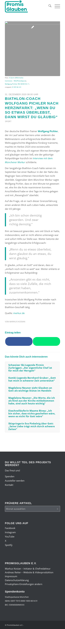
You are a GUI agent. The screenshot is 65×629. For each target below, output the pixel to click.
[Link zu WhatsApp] (53, 624)
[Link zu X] (48, 624)
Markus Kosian (17, 322)
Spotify (8, 545)
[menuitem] (48, 6)
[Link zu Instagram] (38, 624)
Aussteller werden (14, 480)
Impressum (11, 576)
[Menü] (55, 6)
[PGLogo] (27, 6)
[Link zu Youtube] (43, 624)
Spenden (9, 476)
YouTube (9, 536)
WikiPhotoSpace (20, 81)
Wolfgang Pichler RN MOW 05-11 (17, 84)
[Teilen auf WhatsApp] (46, 341)
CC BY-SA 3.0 (16, 87)
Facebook (10, 528)
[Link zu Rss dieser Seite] (57, 624)
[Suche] (48, 6)
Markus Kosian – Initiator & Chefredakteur (27, 568)
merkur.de (19, 313)
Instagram (10, 532)
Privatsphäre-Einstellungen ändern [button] (23, 584)
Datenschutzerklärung (17, 580)
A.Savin (12, 78)
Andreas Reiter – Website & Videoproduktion (29, 572)
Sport (8, 121)
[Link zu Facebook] (34, 624)
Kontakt (9, 484)
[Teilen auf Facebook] (18, 341)
